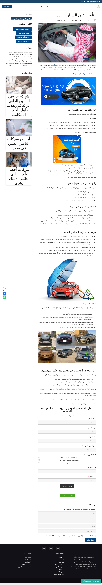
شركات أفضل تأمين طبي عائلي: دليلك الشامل (19, 176)
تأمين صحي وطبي (59, 574)
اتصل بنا (62, 559)
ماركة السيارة (91, 418)
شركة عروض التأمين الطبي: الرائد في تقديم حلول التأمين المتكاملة (19, 105)
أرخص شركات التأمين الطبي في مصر (18, 143)
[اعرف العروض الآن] (4, 297)
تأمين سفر (61, 562)
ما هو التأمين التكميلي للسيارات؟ (82, 74)
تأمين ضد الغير (60, 567)
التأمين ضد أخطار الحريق (24, 567)
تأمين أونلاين (90, 20)
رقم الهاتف (92, 476)
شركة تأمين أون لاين (52, 65)
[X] (58, 548)
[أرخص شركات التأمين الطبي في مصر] (19, 120)
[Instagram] (54, 548)
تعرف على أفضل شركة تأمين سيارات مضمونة (84, 404)
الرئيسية (61, 557)
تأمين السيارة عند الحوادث (74, 393)
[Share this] (26, 18)
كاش (68, 462)
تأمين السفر (28, 562)
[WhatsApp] (3, 1)
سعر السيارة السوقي (89, 446)
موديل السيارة (91, 428)
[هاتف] (40, 548)
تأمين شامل (61, 572)
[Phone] (4, 293)
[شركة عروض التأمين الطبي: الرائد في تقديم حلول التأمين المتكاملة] (19, 77)
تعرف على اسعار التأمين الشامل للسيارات (79, 177)
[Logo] (98, 6)
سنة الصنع (92, 437)
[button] (26, 6)
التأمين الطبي (27, 557)
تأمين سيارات (60, 569)
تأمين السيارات (27, 559)
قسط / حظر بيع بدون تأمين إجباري (68, 460)
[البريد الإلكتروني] (44, 548)
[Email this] (30, 18)
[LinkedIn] (51, 548)
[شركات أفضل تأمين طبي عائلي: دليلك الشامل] (19, 153)
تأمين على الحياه (59, 564)
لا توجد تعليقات (59, 20)
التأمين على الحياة (26, 564)
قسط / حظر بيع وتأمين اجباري (68, 457)
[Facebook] (61, 548)
